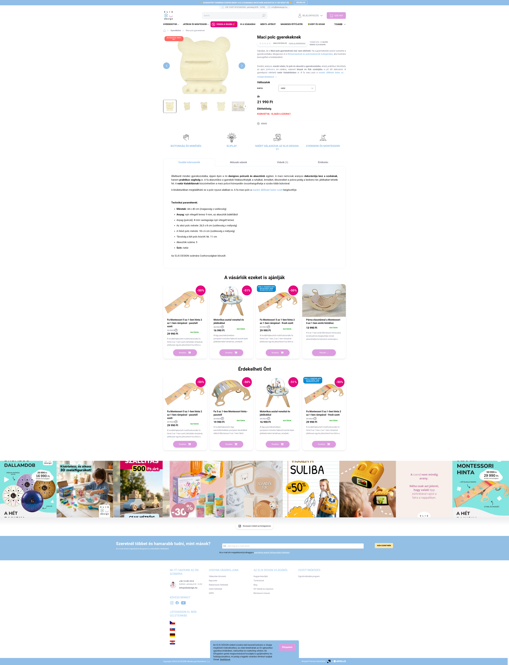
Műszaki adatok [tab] (238, 162)
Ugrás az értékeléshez (297, 43)
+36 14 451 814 (186, 581)
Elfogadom (287, 647)
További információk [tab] (189, 162)
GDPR (211, 593)
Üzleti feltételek (215, 589)
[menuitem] (171, 24)
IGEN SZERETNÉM (384, 546)
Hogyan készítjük (261, 576)
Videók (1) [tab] (282, 162)
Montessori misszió (262, 593)
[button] (185, 338)
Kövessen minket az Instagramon (257, 526)
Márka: (317, 45)
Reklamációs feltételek (218, 585)
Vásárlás (300, 2)
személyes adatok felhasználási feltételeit (272, 552)
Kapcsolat (213, 581)
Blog (255, 585)
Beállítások (225, 659)
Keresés (263, 15)
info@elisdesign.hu (188, 588)
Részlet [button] (323, 353)
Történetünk (259, 581)
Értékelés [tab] (323, 162)
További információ (265, 77)
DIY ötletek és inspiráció (263, 589)
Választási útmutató (217, 576)
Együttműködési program (309, 576)
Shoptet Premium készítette (313, 661)
